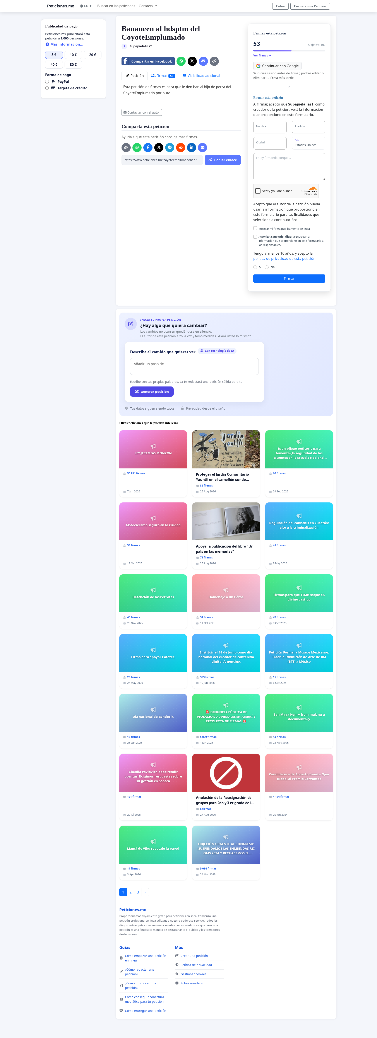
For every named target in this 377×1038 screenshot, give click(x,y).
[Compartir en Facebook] (148, 147)
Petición (137, 75)
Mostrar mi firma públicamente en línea (284, 229)
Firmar (289, 278)
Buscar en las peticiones (116, 6)
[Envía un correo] (203, 61)
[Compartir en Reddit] (180, 147)
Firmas (164, 75)
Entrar (280, 6)
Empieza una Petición (310, 6)
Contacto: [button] (146, 6)
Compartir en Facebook (151, 61)
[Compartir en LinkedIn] (191, 147)
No (273, 267)
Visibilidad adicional (203, 75)
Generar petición (155, 391)
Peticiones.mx (60, 6)
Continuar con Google (280, 65)
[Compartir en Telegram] (169, 147)
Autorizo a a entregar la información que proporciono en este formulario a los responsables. (291, 241)
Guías (124, 947)
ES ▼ (88, 6)
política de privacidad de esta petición (284, 258)
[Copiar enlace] (214, 61)
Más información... (66, 44)
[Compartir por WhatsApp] (181, 61)
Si (260, 267)
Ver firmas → (262, 55)
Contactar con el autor (143, 112)
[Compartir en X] (192, 61)
